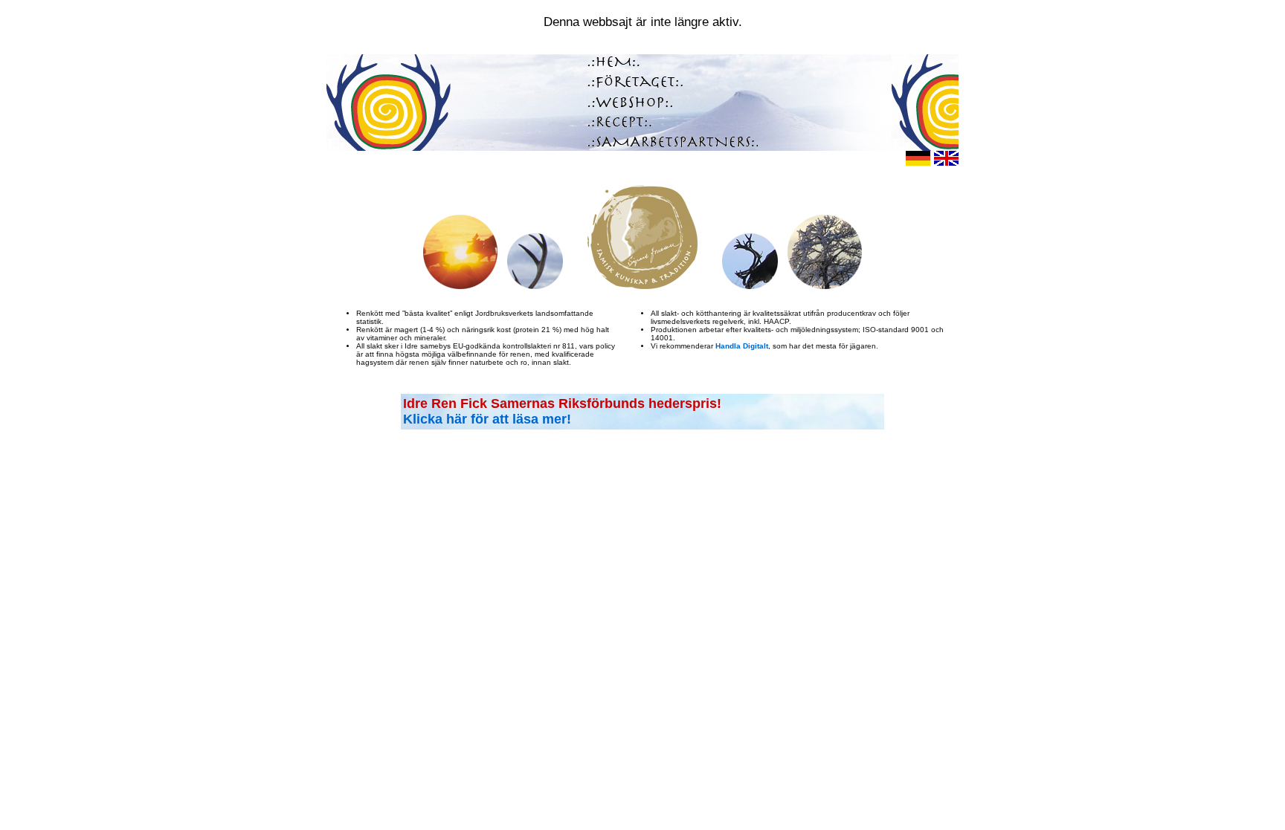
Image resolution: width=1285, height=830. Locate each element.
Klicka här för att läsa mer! (487, 419)
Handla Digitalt (741, 346)
